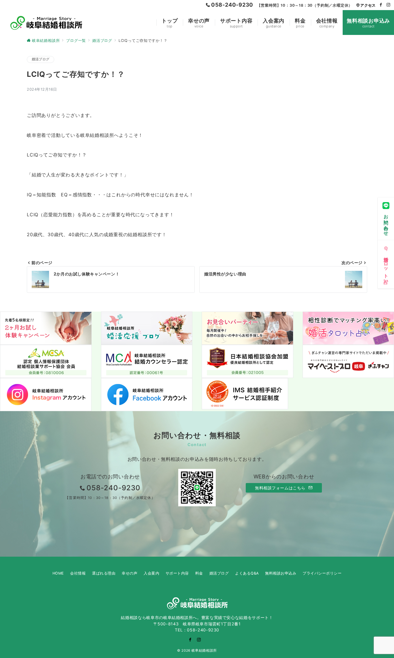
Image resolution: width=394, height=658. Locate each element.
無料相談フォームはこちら (281, 487)
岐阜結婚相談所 (204, 650)
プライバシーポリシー (322, 573)
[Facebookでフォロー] (381, 5)
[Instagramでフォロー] (389, 5)
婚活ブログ (40, 59)
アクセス (368, 5)
